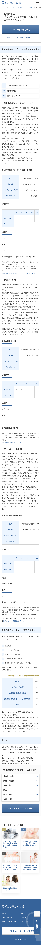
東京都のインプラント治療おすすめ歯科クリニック (21, 37)
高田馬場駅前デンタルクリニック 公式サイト (19, 273)
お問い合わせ (24, 914)
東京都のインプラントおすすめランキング (20, 7)
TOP (3, 7)
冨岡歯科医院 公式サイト (12, 442)
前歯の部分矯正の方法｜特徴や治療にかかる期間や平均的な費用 (30, 867)
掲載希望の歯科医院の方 (9, 921)
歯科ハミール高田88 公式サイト (14, 621)
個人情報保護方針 (7, 917)
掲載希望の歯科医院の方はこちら (37, 928)
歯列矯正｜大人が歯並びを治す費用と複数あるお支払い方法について (30, 844)
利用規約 (23, 917)
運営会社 (4, 914)
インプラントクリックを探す (21, 808)
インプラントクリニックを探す (21, 931)
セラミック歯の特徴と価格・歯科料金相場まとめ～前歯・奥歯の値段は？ (10, 844)
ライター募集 (24, 921)
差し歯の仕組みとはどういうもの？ (10, 889)
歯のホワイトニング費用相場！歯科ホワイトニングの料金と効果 (10, 867)
